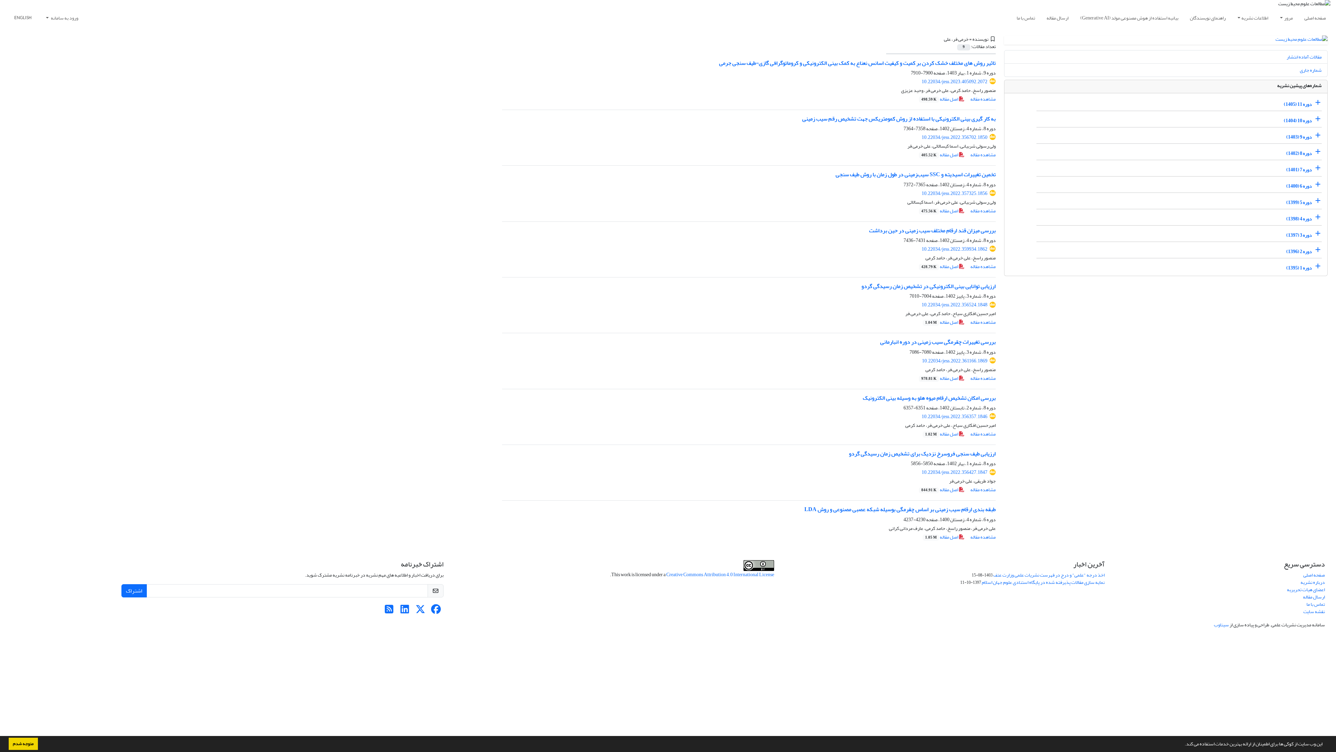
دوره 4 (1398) (1299, 219)
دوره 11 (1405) (1298, 104)
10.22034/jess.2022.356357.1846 (954, 416)
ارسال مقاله (1057, 18)
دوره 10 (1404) (1298, 120)
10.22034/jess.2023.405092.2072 (954, 81)
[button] (1183, 745)
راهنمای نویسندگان (1208, 18)
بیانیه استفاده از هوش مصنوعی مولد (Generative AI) (1129, 18)
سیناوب (1221, 624)
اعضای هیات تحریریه (1306, 589)
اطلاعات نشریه (1254, 18)
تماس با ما (1026, 18)
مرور (1288, 18)
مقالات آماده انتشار (1304, 57)
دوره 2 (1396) (1299, 251)
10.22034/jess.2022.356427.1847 (954, 472)
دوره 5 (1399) (1299, 202)
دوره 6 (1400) (1299, 186)
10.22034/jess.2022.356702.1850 (954, 137)
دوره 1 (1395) (1299, 268)
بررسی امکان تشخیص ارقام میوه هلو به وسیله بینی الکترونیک (929, 398)
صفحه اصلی (1315, 18)
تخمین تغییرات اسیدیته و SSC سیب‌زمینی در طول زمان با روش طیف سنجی (916, 174)
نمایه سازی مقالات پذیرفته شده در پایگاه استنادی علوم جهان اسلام (1043, 582)
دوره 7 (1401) (1299, 169)
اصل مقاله (940, 99)
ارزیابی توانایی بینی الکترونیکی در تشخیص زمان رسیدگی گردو (928, 286)
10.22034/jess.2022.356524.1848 (954, 305)
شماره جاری (1311, 70)
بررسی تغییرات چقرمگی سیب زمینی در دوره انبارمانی (938, 342)
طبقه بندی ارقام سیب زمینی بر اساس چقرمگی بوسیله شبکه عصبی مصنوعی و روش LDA (900, 509)
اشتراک (134, 591)
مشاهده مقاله (983, 99)
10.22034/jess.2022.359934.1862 (954, 249)
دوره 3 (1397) (1299, 235)
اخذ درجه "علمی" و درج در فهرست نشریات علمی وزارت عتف (1049, 575)
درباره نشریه (1313, 582)
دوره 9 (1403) (1299, 137)
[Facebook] (436, 611)
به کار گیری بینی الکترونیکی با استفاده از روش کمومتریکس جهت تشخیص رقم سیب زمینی (899, 118)
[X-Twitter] (420, 611)
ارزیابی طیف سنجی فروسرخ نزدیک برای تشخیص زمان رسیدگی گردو (922, 453)
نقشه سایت (1314, 611)
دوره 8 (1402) (1299, 153)
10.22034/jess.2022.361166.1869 (954, 361)
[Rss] (389, 611)
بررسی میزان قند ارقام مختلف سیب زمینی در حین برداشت (932, 230)
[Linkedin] (404, 611)
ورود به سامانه (64, 18)
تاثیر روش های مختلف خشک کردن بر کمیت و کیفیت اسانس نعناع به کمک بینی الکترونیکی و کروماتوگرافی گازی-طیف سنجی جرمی (857, 63)
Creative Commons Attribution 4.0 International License (720, 574)
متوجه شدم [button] (23, 743)
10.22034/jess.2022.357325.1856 (954, 193)
